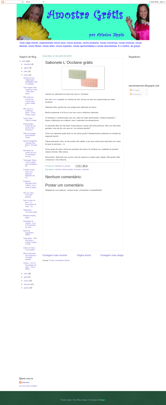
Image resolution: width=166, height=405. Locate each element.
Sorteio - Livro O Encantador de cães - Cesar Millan (29, 266)
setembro (27, 64)
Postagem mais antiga (111, 255)
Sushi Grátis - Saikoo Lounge (29, 119)
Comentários (137, 94)
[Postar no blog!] (79, 166)
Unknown (25, 382)
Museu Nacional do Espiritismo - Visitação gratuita (30, 256)
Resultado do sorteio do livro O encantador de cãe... (29, 153)
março (26, 281)
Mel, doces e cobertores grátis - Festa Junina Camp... (30, 112)
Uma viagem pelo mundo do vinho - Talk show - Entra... (30, 90)
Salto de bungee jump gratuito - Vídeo (29, 135)
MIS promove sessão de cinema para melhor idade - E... (29, 101)
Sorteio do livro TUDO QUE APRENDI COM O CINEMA (30, 81)
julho (26, 71)
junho (26, 75)
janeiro (26, 288)
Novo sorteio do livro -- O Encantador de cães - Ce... (29, 203)
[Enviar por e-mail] (76, 166)
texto (55, 99)
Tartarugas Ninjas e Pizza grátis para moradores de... (30, 163)
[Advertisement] (27, 333)
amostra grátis (67, 169)
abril (25, 277)
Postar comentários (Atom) (59, 260)
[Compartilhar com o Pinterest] (86, 166)
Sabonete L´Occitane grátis (30, 211)
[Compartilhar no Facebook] (84, 166)
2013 (24, 61)
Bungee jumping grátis (29, 216)
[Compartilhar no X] (81, 166)
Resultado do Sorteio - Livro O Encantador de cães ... (29, 224)
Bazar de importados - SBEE (29, 233)
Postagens (136, 90)
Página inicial (84, 255)
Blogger (102, 400)
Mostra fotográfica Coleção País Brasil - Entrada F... (30, 144)
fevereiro (27, 284)
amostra (58, 169)
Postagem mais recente (55, 255)
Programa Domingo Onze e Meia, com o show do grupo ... (29, 185)
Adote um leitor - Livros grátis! (29, 249)
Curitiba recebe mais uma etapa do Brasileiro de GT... (29, 174)
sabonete (85, 169)
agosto (26, 68)
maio (26, 274)
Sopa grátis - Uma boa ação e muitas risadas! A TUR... (30, 241)
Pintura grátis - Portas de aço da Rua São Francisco (29, 127)
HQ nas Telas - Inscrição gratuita (29, 195)
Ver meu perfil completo (28, 386)
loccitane (77, 169)
